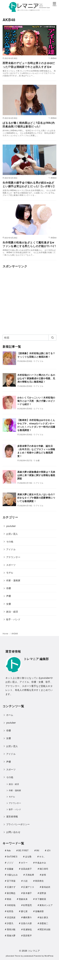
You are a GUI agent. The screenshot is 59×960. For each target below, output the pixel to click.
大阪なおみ (12, 874)
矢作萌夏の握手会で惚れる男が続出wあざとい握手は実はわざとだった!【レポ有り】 (29, 184)
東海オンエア (46, 905)
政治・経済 (12, 611)
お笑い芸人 (12, 533)
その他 (9, 541)
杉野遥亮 (27, 905)
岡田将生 (39, 880)
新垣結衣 (46, 886)
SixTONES (12, 856)
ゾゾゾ (10, 862)
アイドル (11, 549)
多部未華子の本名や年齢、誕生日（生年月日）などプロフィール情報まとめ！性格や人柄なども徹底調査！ (36, 450)
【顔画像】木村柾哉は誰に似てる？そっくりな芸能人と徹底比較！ (36, 354)
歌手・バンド (13, 619)
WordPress (48, 956)
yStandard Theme (13, 956)
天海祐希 (29, 874)
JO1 (49, 850)
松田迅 (10, 911)
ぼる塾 (28, 856)
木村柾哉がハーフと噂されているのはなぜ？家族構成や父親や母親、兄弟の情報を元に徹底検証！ (36, 378)
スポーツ (11, 564)
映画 (9, 899)
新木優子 (27, 893)
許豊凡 (10, 923)
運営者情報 (12, 816)
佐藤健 (10, 868)
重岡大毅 (11, 929)
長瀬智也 (27, 929)
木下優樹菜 (40, 899)
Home (6, 633)
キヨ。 (42, 856)
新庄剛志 (11, 893)
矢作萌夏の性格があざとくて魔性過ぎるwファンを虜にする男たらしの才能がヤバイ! (29, 244)
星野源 (42, 893)
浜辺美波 (11, 917)
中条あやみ (40, 862)
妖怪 (44, 874)
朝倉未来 (23, 899)
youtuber (11, 526)
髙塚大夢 (11, 935)
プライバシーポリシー (18, 824)
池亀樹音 (39, 911)
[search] (52, 338)
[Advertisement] (29, 301)
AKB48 (14, 633)
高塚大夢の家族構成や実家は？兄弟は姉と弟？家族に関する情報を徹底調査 (36, 475)
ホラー (24, 862)
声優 (8, 595)
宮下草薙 (11, 880)
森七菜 (24, 911)
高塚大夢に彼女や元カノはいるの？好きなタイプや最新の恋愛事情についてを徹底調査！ (36, 497)
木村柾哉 (11, 905)
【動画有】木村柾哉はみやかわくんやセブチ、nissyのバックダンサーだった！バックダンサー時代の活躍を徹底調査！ (36, 424)
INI (37, 850)
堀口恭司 (43, 868)
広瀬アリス (28, 886)
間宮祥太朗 (44, 929)
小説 (25, 880)
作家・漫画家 (13, 580)
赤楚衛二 (43, 923)
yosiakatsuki (28, 956)
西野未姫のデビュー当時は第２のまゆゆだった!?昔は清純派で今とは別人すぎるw (29, 64)
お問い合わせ (13, 832)
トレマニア (34, 950)
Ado (9, 850)
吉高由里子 (26, 868)
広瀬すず (11, 886)
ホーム (9, 714)
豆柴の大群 (26, 923)
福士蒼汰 (43, 917)
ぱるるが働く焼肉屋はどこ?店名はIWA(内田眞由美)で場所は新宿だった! (29, 124)
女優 (8, 603)
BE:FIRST (23, 850)
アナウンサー (13, 557)
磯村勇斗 (27, 917)
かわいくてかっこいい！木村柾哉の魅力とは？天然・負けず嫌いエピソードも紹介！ (36, 401)
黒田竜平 (27, 935)
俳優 (8, 588)
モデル (9, 572)
